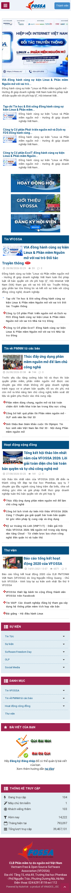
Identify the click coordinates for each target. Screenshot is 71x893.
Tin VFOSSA (12, 690)
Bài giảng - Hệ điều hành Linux (24, 613)
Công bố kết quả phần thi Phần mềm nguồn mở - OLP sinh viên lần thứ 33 (36, 415)
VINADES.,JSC (51, 886)
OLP (7, 659)
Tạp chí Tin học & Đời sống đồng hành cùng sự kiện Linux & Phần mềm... (33, 108)
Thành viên (62, 5)
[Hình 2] (35, 182)
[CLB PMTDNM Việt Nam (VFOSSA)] (35, 5)
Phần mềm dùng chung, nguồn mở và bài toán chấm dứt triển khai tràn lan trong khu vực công (36, 404)
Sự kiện (9, 644)
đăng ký (15, 761)
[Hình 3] (35, 223)
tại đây (49, 768)
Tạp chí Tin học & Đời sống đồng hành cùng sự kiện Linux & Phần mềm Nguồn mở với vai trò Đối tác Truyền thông (36, 302)
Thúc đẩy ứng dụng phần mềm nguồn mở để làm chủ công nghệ (45, 361)
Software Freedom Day (18, 651)
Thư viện (10, 713)
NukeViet (23, 886)
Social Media (12, 667)
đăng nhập (28, 761)
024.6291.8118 (37, 882)
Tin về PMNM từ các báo (19, 698)
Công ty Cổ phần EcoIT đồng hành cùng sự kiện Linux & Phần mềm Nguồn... (33, 154)
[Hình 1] (35, 203)
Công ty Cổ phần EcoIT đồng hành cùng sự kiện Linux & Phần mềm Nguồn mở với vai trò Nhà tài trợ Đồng (35, 331)
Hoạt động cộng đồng (17, 706)
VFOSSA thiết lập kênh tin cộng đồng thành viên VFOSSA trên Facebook (35, 594)
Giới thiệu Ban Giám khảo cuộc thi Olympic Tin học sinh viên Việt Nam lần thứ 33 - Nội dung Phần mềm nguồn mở (37, 428)
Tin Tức (9, 636)
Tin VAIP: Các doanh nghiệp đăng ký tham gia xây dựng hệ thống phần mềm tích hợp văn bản (36, 604)
